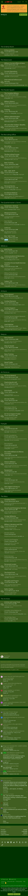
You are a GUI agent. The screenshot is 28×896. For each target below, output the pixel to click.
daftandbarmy (12, 561)
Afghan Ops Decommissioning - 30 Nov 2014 (14, 551)
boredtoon (22, 224)
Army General (8, 294)
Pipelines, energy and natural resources (13, 731)
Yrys (12, 458)
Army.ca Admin (9, 50)
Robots (6, 209)
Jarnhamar (12, 241)
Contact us (3, 881)
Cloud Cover (19, 113)
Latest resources (6, 743)
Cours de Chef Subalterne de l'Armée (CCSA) (14, 482)
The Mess (4, 496)
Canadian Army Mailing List (12, 610)
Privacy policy (19, 881)
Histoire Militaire (9, 462)
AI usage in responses (9, 53)
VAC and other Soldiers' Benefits (14, 125)
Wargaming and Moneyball (10, 536)
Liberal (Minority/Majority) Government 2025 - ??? (15, 503)
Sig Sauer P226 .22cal (11, 239)
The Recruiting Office (8, 135)
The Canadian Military (11, 93)
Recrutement (8, 443)
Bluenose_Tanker (17, 329)
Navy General (8, 337)
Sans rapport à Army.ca (12, 487)
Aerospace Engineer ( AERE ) (10, 417)
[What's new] (23, 1)
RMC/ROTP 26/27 (8, 174)
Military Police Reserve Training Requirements (14, 276)
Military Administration (12, 116)
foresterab (16, 664)
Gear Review (8, 221)
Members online (6, 662)
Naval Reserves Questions (10, 357)
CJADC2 (6, 253)
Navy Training (9, 354)
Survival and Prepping (11, 539)
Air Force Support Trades (12, 414)
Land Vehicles (8, 324)
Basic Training (8, 163)
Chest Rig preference (9, 224)
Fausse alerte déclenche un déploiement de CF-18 (15, 457)
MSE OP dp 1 (7, 113)
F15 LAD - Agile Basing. (9, 410)
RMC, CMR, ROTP (9, 171)
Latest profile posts (6, 778)
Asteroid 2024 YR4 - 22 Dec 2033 (11, 543)
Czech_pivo (17, 666)
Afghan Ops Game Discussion (13, 548)
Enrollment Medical (10, 193)
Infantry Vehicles (8, 304)
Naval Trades (8, 362)
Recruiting (7, 146)
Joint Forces (8, 249)
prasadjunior (13, 419)
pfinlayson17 (13, 359)
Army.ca (4, 291)
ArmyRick (7, 667)
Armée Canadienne (10, 435)
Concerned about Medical (10, 149)
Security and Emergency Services (15, 508)
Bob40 (12, 404)
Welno (11, 483)
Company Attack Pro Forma (12, 771)
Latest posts (4, 709)
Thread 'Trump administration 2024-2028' (14, 702)
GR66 (14, 313)
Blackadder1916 (14, 585)
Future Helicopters (8, 394)
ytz (14, 387)
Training (7, 110)
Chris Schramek (15, 467)
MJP (2, 666)
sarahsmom (13, 197)
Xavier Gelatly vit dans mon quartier (12, 490)
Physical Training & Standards (13, 178)
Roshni (12, 794)
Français (4, 424)
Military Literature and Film (13, 524)
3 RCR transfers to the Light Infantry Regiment (15, 66)
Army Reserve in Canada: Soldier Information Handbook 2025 (13, 753)
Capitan (12, 321)
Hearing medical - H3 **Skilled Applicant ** (14, 196)
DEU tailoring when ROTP (10, 231)
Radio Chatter (8, 589)
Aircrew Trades (9, 399)
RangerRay (13, 544)
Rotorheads (8, 390)
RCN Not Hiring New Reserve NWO (12, 366)
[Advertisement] (14, 31)
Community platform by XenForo (13, 885)
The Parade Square (7, 90)
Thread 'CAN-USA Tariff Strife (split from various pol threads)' (13, 677)
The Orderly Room (7, 47)
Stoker (13, 351)
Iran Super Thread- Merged (10, 85)
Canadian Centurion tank (10, 528)
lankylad (11, 667)
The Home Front (9, 572)
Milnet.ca (4, 246)
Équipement (8, 470)
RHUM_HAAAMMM (14, 440)
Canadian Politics (10, 500)
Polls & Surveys (9, 556)
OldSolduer (12, 577)
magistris (24, 834)
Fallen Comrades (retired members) (12, 584)
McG (26, 85)
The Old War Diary (10, 617)
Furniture (16, 167)
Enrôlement (7, 189)
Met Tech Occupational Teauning (11, 166)
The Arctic (5, 736)
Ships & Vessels (9, 346)
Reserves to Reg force (9, 298)
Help (24, 881)
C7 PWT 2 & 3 (6, 761)
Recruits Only (8, 138)
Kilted (15, 121)
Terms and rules (11, 881)
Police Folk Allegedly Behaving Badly (12, 511)
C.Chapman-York (16, 529)
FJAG (12, 98)
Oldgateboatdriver (15, 367)
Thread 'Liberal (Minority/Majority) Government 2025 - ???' (12, 684)
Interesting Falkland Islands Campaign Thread (15, 519)
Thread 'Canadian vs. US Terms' (11, 690)
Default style (5, 879)
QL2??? (6, 620)
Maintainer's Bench (10, 407)
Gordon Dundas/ (7, 666)
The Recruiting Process (11, 154)
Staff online (4, 653)
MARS (14, 808)
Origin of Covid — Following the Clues (13, 605)
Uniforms (7, 228)
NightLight (21, 174)
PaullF (21, 298)
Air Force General (10, 375)
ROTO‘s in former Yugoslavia (10, 614)
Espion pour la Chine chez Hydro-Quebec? (14, 430)
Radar (5, 259)
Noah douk (18, 189)
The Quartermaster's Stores (11, 202)
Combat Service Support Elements (14, 316)
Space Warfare (7, 379)
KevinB (13, 68)
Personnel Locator (10, 564)
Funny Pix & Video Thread (10, 592)
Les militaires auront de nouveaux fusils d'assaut (15, 473)
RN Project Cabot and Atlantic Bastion (13, 341)
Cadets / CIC (8, 281)
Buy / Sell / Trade (9, 236)
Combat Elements (10, 301)
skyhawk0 (14, 232)
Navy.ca (3, 334)
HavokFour (3, 664)
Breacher (23, 666)
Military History (9, 101)
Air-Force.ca (5, 372)
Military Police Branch (11, 273)
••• (26, 791)
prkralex (12, 278)
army (25, 614)
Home (2, 883)
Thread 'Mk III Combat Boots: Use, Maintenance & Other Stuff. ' (12, 696)
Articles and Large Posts (12, 602)
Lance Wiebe (15, 569)
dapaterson (14, 513)
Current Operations (10, 71)
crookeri (12, 448)
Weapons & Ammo (10, 213)
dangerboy (12, 552)
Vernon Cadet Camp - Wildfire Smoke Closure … (15, 285)
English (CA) (13, 879)
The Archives (5, 599)
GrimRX (2, 667)
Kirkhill (18, 209)
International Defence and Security (11, 715)
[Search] (26, 1)
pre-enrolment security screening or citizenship (15, 141)
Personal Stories (9, 186)
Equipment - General (11, 206)
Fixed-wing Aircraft (10, 382)
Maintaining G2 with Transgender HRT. (13, 268)
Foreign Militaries (10, 516)
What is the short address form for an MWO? (14, 120)
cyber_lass (13, 143)
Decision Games (9, 533)
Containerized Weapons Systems (12, 216)
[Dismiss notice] (25, 6)
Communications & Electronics (14, 256)
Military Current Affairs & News (14, 63)
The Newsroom (6, 60)
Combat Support (9, 308)
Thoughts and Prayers (11, 581)
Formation (7, 478)
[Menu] (2, 1)
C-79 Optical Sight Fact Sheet (11, 766)
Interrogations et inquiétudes (11, 447)
